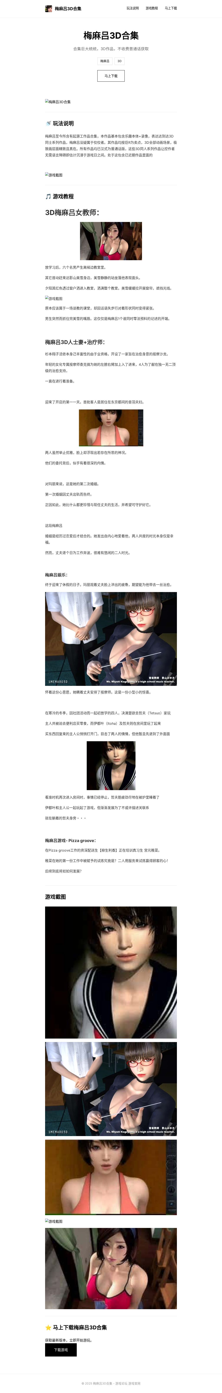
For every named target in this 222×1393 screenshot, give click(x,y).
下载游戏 (61, 1350)
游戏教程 (152, 8)
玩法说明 (133, 8)
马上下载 (171, 8)
